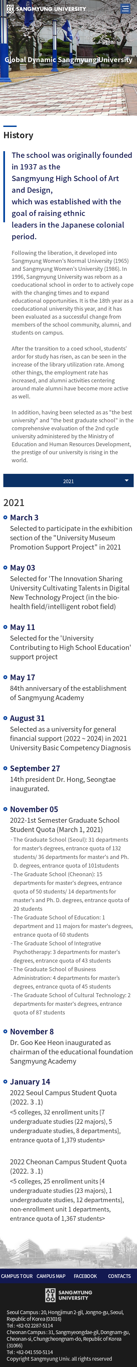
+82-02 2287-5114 (34, 1325)
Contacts (119, 1276)
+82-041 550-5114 (34, 1352)
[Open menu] (125, 9)
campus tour (17, 1276)
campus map (51, 1276)
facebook (85, 1276)
